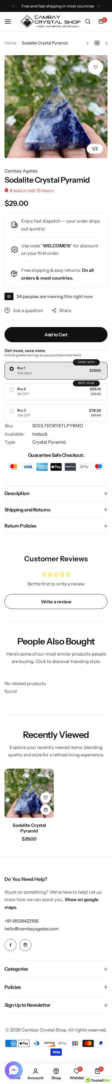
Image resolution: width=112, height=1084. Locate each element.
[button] (13, 6)
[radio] (56, 370)
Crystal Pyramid (49, 442)
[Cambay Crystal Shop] (50, 21)
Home (10, 43)
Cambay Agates (20, 171)
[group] (56, 106)
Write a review (56, 602)
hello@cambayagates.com (31, 929)
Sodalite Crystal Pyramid (29, 828)
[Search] (87, 21)
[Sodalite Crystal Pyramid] (29, 793)
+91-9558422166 (21, 921)
